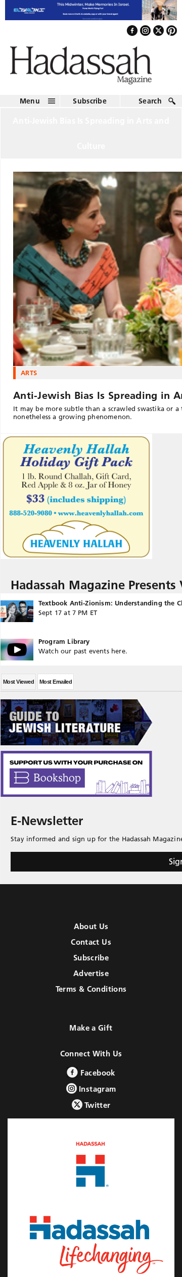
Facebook (96, 1078)
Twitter (96, 1110)
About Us (91, 931)
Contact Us (91, 947)
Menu (30, 106)
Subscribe (90, 106)
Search (150, 106)
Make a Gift (90, 1033)
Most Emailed (55, 687)
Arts (29, 378)
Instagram (96, 1094)
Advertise (91, 978)
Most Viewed (18, 687)
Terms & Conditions (91, 994)
